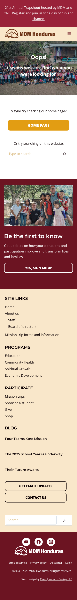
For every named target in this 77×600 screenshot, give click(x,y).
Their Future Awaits (22, 470)
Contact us (35, 497)
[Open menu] (69, 33)
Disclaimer (56, 562)
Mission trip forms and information (32, 335)
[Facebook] (38, 542)
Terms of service (17, 562)
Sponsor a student (19, 403)
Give (8, 409)
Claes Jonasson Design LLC (56, 579)
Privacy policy (38, 562)
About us (12, 313)
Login (68, 562)
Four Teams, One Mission (26, 439)
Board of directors (22, 326)
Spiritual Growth (17, 369)
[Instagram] (51, 542)
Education (13, 355)
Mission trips (15, 396)
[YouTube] (26, 542)
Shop (9, 416)
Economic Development (23, 375)
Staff (11, 320)
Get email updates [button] (35, 486)
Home (9, 307)
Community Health (19, 362)
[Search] (64, 154)
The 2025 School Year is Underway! (34, 454)
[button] (38, 268)
